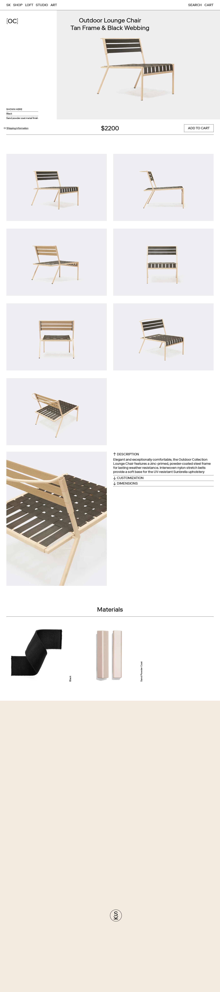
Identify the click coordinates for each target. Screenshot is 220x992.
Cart (209, 5)
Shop (17, 5)
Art (54, 5)
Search (195, 5)
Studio (42, 5)
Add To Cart (199, 128)
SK (8, 5)
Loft (29, 5)
